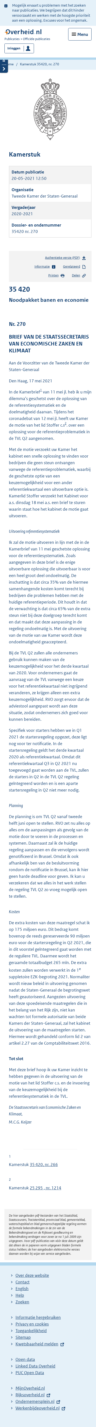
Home (9, 64)
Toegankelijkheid (31, 1330)
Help (20, 1295)
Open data (25, 1359)
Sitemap (23, 1337)
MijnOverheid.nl (30, 1388)
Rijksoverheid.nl (30, 1395)
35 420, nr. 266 (44, 1164)
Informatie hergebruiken (38, 1317)
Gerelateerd (71, 266)
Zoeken (22, 1302)
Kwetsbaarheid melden (37, 1344)
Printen (53, 275)
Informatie (42, 266)
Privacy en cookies (32, 1324)
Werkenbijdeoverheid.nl (38, 1408)
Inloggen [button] (13, 48)
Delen (76, 275)
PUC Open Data (30, 1372)
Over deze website (32, 1275)
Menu (82, 34)
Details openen (4, 60)
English (22, 1288)
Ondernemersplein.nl (35, 1401)
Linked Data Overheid (35, 1366)
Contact (23, 1282)
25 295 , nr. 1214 (45, 1188)
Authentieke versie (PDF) (63, 259)
